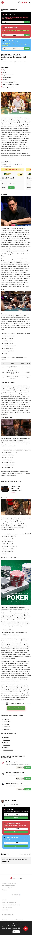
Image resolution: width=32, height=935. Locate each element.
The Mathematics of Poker (9, 82)
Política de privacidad (7, 907)
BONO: (15, 18)
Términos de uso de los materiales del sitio (12, 920)
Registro (27, 21)
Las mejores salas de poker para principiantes (14, 757)
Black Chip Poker (12, 837)
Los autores (5, 910)
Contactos (4, 900)
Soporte (16, 894)
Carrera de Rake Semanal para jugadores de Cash (16, 488)
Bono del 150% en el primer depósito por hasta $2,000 (18, 764)
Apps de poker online (8, 87)
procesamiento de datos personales (13, 926)
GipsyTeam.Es (12, 883)
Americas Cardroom (13, 823)
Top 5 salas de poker (10, 10)
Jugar (11, 187)
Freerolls (7, 162)
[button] (31, 179)
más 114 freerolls (6, 166)
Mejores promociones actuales (11, 481)
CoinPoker (10, 809)
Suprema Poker (8, 750)
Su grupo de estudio (7, 75)
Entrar (25, 2)
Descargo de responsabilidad (9, 902)
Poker (4, 72)
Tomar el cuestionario (16, 708)
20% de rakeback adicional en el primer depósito (17, 775)
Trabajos (4, 890)
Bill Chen (4, 79)
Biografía (4, 70)
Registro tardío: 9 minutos (8, 183)
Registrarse (5, 861)
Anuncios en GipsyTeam (8, 887)
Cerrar (16, 932)
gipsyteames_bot (8, 914)
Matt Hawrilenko (6, 77)
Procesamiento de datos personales (11, 905)
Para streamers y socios (8, 885)
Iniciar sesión (22, 859)
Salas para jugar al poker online (10, 84)
